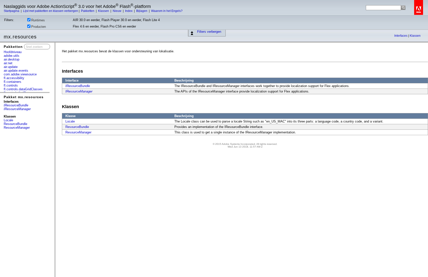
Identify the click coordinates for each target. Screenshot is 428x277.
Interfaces (401, 35)
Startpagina (12, 11)
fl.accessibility (14, 78)
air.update (11, 67)
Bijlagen (142, 11)
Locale (8, 120)
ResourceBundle (15, 124)
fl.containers (12, 82)
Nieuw (117, 11)
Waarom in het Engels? (167, 11)
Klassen (104, 11)
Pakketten (88, 11)
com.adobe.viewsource (20, 74)
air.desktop (11, 59)
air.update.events (16, 70)
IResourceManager (78, 91)
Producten (38, 27)
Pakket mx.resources (24, 97)
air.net (8, 63)
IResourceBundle (77, 86)
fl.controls (11, 85)
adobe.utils (11, 56)
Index (129, 11)
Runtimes (38, 20)
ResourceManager (17, 127)
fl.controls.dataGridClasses (23, 89)
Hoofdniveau (13, 52)
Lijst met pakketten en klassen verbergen (50, 11)
